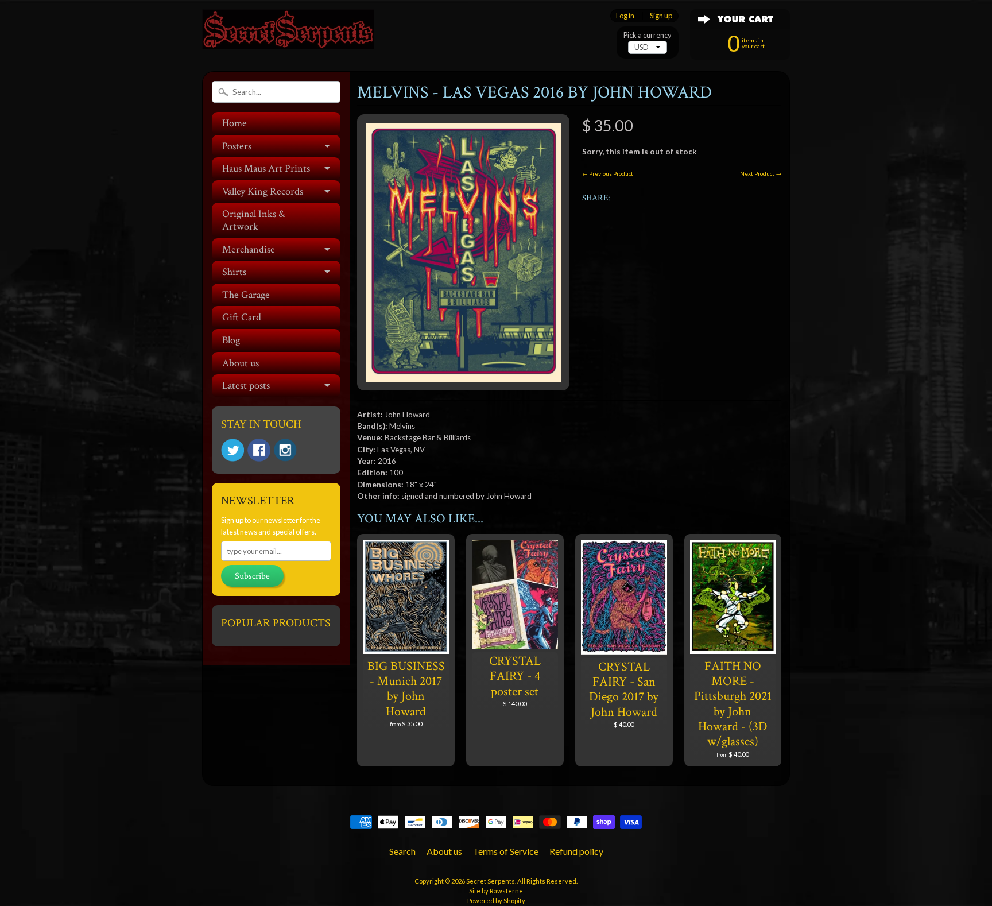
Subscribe (252, 576)
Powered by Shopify (496, 900)
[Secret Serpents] (288, 34)
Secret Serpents (490, 881)
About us (240, 363)
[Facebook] (258, 450)
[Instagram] (285, 450)
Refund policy (576, 851)
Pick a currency (647, 35)
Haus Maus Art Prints (266, 168)
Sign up (661, 16)
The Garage (246, 294)
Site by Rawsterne (496, 891)
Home (234, 123)
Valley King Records (262, 191)
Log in (625, 16)
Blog (231, 340)
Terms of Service (505, 851)
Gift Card (241, 317)
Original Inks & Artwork (253, 220)
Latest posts (246, 385)
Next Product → (760, 173)
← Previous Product (607, 173)
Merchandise (248, 249)
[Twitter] (232, 450)
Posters (236, 146)
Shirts (234, 271)
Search (402, 851)
